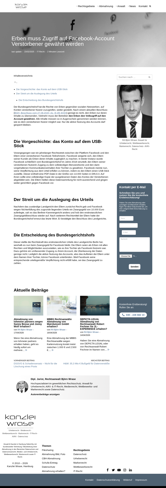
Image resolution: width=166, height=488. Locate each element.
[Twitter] (113, 470)
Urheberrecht (80, 458)
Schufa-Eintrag (49, 462)
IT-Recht (41, 52)
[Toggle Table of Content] (15, 82)
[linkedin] (130, 470)
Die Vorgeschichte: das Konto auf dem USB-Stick (42, 89)
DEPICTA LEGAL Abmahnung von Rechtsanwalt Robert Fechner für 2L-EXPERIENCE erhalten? (93, 324)
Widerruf (127, 480)
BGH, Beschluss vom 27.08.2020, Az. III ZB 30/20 (40, 113)
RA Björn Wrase (25, 330)
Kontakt (143, 6)
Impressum (141, 480)
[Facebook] (107, 470)
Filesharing (47, 450)
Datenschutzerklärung (108, 480)
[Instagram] (124, 470)
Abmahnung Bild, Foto (53, 454)
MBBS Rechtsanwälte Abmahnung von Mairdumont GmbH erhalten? (59, 323)
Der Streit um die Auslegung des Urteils (36, 93)
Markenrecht (80, 462)
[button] (116, 6)
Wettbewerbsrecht (82, 467)
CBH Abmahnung (51, 458)
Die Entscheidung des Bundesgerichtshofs (41, 100)
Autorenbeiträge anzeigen (45, 394)
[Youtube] (119, 470)
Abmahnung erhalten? (53, 471)
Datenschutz (48, 467)
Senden (135, 266)
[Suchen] (150, 6)
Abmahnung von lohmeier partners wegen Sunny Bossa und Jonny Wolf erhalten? (28, 323)
